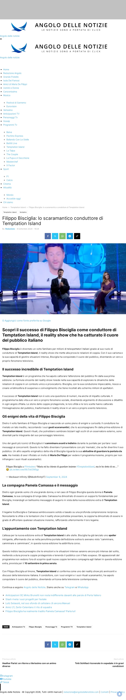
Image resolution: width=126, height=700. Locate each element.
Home (4, 207)
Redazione (10, 229)
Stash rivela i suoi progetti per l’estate (26, 599)
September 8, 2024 (56, 476)
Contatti (105, 692)
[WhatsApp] (62, 236)
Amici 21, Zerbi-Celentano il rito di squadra (29, 607)
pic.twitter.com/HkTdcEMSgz (24, 469)
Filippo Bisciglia (35, 627)
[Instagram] (1, 675)
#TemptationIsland (85, 466)
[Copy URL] (77, 236)
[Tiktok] (1, 682)
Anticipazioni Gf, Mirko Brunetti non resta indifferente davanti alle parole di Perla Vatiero (53, 595)
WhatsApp (83, 587)
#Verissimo (29, 466)
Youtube (6, 679)
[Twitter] (55, 236)
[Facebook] (48, 236)
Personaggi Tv (51, 627)
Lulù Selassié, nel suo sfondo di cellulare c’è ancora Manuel (38, 603)
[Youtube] (1, 679)
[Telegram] (70, 236)
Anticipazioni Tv (18, 627)
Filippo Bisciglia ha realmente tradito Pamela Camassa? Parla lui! (40, 611)
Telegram (69, 587)
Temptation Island (18, 207)
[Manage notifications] (119, 694)
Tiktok (5, 682)
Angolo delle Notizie (34, 587)
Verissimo (23, 212)
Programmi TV (67, 627)
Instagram (7, 675)
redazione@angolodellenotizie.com (81, 692)
